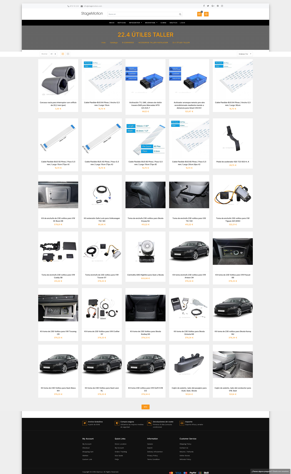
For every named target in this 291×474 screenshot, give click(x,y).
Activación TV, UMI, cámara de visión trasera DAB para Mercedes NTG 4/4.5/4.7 (145, 105)
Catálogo (114, 43)
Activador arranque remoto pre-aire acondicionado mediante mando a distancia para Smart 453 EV (189, 105)
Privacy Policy (152, 455)
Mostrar (44, 54)
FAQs (117, 459)
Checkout (86, 448)
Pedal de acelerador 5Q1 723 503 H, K (232, 162)
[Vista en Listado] (68, 54)
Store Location (120, 444)
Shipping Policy (185, 444)
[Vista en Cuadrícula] (63, 54)
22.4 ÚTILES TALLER (181, 43)
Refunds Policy (185, 459)
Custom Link (87, 459)
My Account (86, 444)
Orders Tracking (121, 452)
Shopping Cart (87, 452)
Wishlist (85, 455)
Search (149, 448)
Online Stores (185, 455)
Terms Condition (153, 459)
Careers (150, 444)
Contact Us (184, 448)
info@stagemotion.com (93, 6)
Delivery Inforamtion (155, 452)
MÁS (145, 407)
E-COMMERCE (128, 43)
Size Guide (119, 455)
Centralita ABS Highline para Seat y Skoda (145, 275)
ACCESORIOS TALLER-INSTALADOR (153, 43)
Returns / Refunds (186, 452)
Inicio (103, 43)
